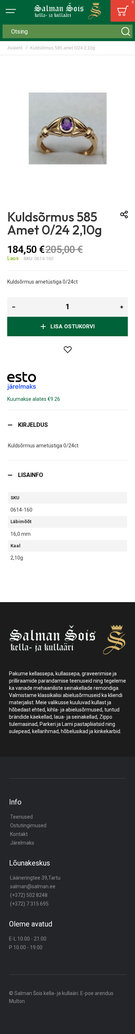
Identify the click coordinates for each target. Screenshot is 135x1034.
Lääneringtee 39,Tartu (35, 878)
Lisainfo (30, 475)
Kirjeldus (33, 424)
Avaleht (15, 48)
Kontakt (19, 834)
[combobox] (67, 31)
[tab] (67, 425)
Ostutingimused (28, 825)
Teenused (21, 817)
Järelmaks (22, 843)
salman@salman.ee (32, 886)
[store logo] (68, 11)
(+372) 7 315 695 (29, 904)
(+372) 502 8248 (29, 895)
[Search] (125, 31)
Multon (17, 1001)
